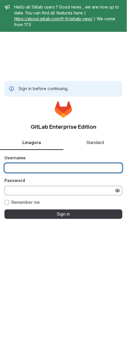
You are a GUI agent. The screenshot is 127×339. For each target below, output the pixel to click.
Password (14, 180)
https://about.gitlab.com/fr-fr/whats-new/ (53, 18)
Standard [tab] (95, 142)
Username (15, 157)
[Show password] (117, 190)
